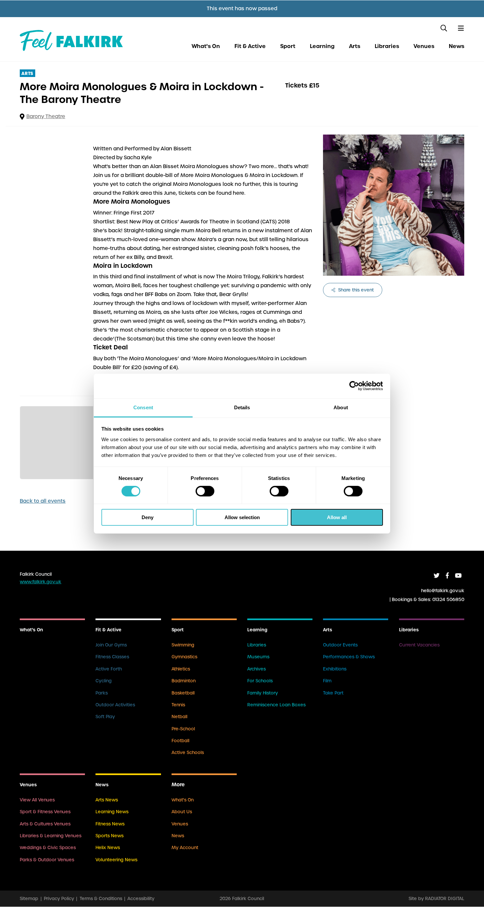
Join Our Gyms (111, 645)
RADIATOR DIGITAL (444, 898)
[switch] (205, 491)
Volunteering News (116, 860)
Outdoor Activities (115, 705)
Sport (287, 46)
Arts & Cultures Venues (45, 824)
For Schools (260, 681)
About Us (182, 812)
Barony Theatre (45, 116)
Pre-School (183, 729)
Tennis (178, 705)
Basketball (183, 693)
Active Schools (188, 752)
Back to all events (43, 501)
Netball (179, 716)
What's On (206, 46)
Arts (354, 46)
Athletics (181, 669)
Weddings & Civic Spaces (48, 847)
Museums (258, 657)
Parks (101, 693)
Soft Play (105, 716)
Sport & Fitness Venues (45, 812)
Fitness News (109, 824)
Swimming (183, 645)
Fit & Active (250, 46)
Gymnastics (184, 657)
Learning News (111, 812)
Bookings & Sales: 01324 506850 (428, 599)
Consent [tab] (143, 407)
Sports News (109, 836)
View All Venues (37, 800)
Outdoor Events (340, 645)
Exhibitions (334, 669)
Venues (424, 46)
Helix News (107, 847)
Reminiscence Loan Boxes (276, 705)
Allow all (337, 517)
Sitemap (29, 898)
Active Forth (108, 669)
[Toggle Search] (444, 28)
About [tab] (341, 407)
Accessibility (140, 898)
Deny (147, 517)
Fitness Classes (112, 657)
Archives (256, 669)
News (456, 46)
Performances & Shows (349, 657)
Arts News (106, 800)
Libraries (387, 46)
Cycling (103, 681)
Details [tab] (242, 407)
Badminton (184, 681)
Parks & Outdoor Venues (47, 860)
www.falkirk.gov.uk (40, 582)
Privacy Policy (59, 898)
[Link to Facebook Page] (447, 575)
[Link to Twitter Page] (437, 575)
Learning (322, 46)
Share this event (355, 290)
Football (180, 740)
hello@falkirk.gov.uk (442, 590)
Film (327, 681)
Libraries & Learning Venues (50, 836)
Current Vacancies (419, 645)
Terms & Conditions (101, 898)
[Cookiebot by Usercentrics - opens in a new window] (354, 386)
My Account (185, 847)
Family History (262, 693)
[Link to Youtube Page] (458, 575)
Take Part (333, 693)
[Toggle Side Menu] (460, 28)
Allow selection (242, 517)
